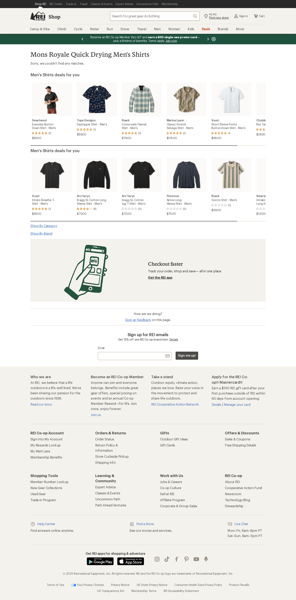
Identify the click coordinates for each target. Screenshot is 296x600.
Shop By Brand (41, 233)
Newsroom (233, 494)
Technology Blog (237, 500)
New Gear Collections (46, 488)
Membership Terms (143, 591)
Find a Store (145, 524)
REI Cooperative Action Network (175, 404)
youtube (196, 559)
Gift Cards (167, 445)
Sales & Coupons (237, 439)
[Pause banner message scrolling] (213, 39)
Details (174, 339)
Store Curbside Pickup (112, 456)
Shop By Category (43, 226)
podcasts (206, 559)
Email (101, 348)
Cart (262, 16)
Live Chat (241, 524)
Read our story (41, 404)
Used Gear (38, 494)
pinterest (186, 559)
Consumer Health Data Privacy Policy (198, 584)
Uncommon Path (107, 499)
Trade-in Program (43, 500)
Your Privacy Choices (90, 584)
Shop (54, 17)
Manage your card (237, 404)
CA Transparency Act (110, 591)
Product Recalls (239, 584)
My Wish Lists (40, 451)
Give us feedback (138, 320)
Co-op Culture (170, 488)
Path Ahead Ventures (110, 505)
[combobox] (155, 16)
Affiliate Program (172, 500)
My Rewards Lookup (45, 445)
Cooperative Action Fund (243, 488)
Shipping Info (105, 462)
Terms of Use (55, 584)
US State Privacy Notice (152, 584)
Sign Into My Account (46, 439)
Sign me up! (187, 355)
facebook (176, 559)
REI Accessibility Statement (181, 591)
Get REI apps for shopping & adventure (115, 553)
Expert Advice (105, 487)
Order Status (104, 439)
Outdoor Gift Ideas (174, 439)
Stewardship (234, 506)
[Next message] (208, 39)
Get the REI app (160, 277)
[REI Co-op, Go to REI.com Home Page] (37, 16)
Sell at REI (167, 494)
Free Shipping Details (240, 445)
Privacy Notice (120, 584)
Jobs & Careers (171, 482)
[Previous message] (82, 39)
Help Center (46, 524)
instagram (157, 559)
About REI (232, 482)
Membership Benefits (46, 457)
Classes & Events (107, 493)
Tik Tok (167, 559)
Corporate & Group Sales (178, 506)
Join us (96, 415)
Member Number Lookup (49, 482)
